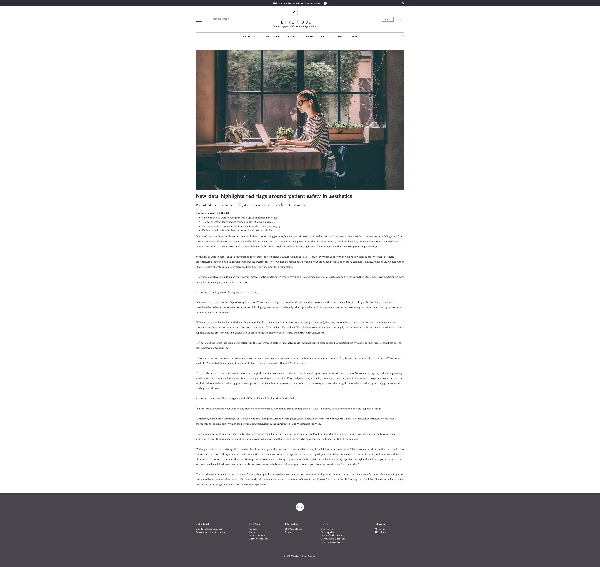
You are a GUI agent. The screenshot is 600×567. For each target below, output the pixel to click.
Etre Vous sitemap (293, 529)
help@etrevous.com (213, 529)
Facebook (381, 532)
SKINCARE (292, 36)
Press (252, 532)
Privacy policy (327, 532)
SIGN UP (388, 19)
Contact (253, 529)
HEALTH (309, 36)
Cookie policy (327, 529)
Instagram (381, 529)
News (288, 532)
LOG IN (401, 19)
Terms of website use (331, 535)
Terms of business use (332, 542)
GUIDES (341, 36)
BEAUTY (325, 36)
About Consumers (258, 535)
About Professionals (258, 539)
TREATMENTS (248, 36)
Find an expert (220, 19)
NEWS (355, 36)
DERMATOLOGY (271, 36)
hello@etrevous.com (217, 532)
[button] (199, 18)
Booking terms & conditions (334, 539)
